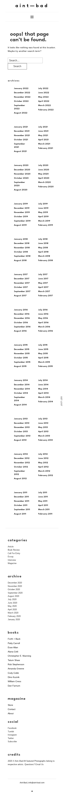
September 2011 (22, 510)
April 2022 (43, 101)
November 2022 (22, 97)
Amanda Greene (16, 668)
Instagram (12, 735)
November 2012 (22, 463)
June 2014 (43, 385)
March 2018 (44, 256)
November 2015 (22, 354)
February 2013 (45, 440)
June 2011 (43, 497)
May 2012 (43, 463)
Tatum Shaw (14, 660)
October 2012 (21, 467)
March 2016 (44, 327)
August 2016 (20, 331)
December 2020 (22, 170)
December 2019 (21, 208)
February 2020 (46, 187)
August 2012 (20, 479)
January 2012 (21, 454)
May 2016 (43, 318)
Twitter (11, 738)
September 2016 (22, 327)
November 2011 (21, 501)
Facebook (12, 728)
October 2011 (20, 505)
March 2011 (44, 510)
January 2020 (21, 165)
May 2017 (43, 283)
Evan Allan (13, 647)
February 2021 (45, 148)
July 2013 (42, 419)
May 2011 (42, 501)
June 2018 (43, 243)
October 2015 (21, 358)
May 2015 (43, 354)
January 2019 (21, 204)
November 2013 (22, 427)
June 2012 (43, 458)
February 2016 (45, 331)
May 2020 (43, 174)
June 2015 (43, 349)
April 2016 (43, 323)
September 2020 (15, 593)
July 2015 (42, 345)
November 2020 (22, 174)
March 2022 (44, 105)
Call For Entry (14, 553)
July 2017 (43, 275)
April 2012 (43, 467)
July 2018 (43, 239)
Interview (12, 560)
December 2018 (21, 243)
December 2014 (22, 385)
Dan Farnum (14, 685)
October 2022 (21, 101)
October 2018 (21, 252)
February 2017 (45, 296)
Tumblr (11, 731)
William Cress (14, 681)
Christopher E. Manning (19, 656)
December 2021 (22, 131)
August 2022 (20, 113)
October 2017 (21, 287)
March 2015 (44, 362)
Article (11, 546)
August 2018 (20, 260)
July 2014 (43, 380)
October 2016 (21, 323)
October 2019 (21, 217)
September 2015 (22, 362)
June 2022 (43, 93)
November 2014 (22, 389)
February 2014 (45, 402)
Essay (11, 556)
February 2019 (45, 225)
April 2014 (43, 393)
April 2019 (43, 217)
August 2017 (20, 296)
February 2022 (46, 110)
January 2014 (21, 380)
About (11, 713)
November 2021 (22, 135)
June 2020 (43, 170)
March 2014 (44, 397)
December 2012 (22, 458)
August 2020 (20, 190)
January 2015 (20, 345)
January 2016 (21, 310)
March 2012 (44, 471)
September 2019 (22, 221)
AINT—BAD (32, 6)
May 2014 (43, 389)
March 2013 (44, 436)
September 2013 (22, 436)
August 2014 (20, 405)
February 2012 (45, 475)
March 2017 (44, 291)
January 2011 (20, 493)
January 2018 (21, 239)
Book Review (14, 550)
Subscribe (12, 741)
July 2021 (43, 127)
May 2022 (43, 97)
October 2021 (21, 140)
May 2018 (43, 248)
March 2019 (44, 221)
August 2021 (20, 151)
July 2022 (43, 88)
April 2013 (43, 432)
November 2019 (22, 212)
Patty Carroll (14, 643)
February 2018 (45, 260)
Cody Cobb (13, 673)
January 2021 (21, 127)
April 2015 (43, 358)
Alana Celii (13, 651)
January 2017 (21, 275)
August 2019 (20, 225)
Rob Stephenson (16, 664)
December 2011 (21, 497)
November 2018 (22, 248)
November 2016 (22, 318)
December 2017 (21, 279)
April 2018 (43, 252)
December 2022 (22, 93)
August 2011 (20, 514)
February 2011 (45, 514)
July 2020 (43, 165)
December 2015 (21, 349)
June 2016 (43, 314)
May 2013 (43, 427)
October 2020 (21, 178)
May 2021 (43, 135)
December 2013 (21, 423)
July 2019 (43, 204)
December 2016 (21, 314)
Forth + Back (14, 639)
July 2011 (42, 493)
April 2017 (43, 287)
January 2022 (21, 88)
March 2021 (44, 144)
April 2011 (43, 505)
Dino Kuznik (13, 677)
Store (10, 705)
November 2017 (22, 283)
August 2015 (20, 366)
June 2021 (43, 131)
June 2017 (43, 279)
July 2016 (43, 310)
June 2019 (43, 208)
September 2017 (22, 291)
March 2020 (44, 182)
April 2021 (43, 140)
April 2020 (43, 178)
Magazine (12, 563)
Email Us (39, 764)
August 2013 (20, 440)
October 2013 (21, 432)
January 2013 (20, 419)
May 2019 (43, 212)
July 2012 (43, 454)
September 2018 (22, 256)
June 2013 (43, 423)
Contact (11, 709)
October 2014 (21, 393)
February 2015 (45, 366)
